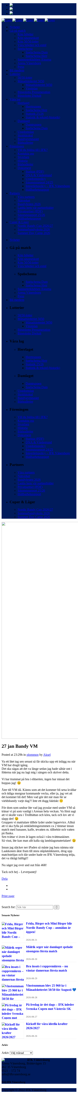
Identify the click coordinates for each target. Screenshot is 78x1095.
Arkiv (5, 1052)
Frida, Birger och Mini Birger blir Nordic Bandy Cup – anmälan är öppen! (49, 928)
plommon (33, 754)
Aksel (47, 754)
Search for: (8, 907)
